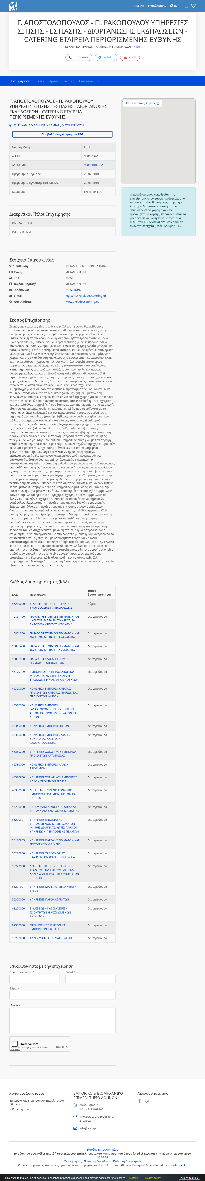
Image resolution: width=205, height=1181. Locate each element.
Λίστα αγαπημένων (193, 6)
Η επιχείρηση (19, 81)
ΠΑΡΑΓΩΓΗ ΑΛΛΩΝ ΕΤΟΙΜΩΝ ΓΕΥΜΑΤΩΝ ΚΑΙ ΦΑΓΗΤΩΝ (49, 661)
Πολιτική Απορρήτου (127, 1161)
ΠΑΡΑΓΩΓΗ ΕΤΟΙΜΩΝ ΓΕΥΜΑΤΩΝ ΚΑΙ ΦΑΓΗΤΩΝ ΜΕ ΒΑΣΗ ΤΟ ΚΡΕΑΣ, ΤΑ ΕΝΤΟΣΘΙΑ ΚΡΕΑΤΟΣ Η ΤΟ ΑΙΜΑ (54, 620)
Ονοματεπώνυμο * (21, 972)
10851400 (18, 646)
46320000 (18, 688)
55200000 (18, 807)
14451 (136, 46)
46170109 (18, 672)
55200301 (18, 820)
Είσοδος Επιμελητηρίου (102, 1149)
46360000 (18, 735)
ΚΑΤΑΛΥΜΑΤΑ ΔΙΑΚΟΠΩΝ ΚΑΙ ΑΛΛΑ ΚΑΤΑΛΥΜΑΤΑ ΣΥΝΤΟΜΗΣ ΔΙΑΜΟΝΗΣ (54, 809)
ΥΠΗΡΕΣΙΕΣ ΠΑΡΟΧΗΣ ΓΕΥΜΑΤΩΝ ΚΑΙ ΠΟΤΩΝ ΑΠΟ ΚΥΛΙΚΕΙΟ (54, 842)
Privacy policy (151, 1177)
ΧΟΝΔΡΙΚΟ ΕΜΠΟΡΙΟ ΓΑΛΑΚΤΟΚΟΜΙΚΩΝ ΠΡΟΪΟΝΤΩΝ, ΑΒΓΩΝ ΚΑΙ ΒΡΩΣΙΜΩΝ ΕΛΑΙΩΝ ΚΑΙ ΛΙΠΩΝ (53, 711)
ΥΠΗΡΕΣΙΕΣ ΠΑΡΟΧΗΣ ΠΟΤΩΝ (49, 899)
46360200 (18, 752)
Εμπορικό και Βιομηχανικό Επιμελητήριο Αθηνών (36, 1102)
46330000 (18, 705)
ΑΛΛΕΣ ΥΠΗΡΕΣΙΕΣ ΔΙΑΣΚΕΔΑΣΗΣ (51, 938)
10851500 (18, 659)
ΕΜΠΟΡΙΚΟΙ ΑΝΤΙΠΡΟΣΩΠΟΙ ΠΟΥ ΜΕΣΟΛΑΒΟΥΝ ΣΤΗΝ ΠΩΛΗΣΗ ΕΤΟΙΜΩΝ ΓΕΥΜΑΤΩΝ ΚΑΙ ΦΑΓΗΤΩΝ (54, 675)
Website (108, 57)
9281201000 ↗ (93, 165)
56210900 (18, 853)
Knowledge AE (177, 1165)
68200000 (18, 908)
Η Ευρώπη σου (19, 1109)
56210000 (18, 604)
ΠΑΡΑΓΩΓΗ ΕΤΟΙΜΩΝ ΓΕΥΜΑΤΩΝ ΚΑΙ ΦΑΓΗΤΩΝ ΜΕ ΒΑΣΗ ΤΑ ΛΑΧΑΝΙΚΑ (54, 635)
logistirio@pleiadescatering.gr (85, 295)
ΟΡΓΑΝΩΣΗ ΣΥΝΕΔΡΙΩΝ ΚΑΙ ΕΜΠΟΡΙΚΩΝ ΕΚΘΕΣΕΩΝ (48, 927)
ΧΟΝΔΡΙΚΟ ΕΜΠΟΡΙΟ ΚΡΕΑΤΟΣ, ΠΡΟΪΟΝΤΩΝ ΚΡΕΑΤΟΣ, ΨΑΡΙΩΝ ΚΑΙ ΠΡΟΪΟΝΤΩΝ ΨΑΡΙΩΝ (54, 692)
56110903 (18, 840)
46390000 (18, 790)
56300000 (18, 899)
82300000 (18, 925)
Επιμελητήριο (157, 5)
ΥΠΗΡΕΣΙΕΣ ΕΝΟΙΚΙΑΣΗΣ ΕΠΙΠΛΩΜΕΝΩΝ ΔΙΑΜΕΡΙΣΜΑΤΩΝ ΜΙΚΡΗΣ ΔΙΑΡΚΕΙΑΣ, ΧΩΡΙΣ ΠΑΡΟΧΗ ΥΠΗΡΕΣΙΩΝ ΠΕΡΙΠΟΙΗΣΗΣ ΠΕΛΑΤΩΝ (54, 825)
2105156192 (81, 57)
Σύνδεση (186, 6)
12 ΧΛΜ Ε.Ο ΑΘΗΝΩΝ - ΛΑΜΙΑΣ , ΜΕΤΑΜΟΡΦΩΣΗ (50, 125)
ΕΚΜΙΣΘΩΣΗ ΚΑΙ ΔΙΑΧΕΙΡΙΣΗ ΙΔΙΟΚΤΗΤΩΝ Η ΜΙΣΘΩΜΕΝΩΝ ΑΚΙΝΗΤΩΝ (50, 912)
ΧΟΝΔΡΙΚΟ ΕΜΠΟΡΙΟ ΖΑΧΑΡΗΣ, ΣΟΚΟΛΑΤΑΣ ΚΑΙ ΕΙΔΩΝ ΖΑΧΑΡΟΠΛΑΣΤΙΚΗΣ (51, 739)
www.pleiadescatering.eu (82, 301)
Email (132, 57)
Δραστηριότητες (61, 81)
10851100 (18, 616)
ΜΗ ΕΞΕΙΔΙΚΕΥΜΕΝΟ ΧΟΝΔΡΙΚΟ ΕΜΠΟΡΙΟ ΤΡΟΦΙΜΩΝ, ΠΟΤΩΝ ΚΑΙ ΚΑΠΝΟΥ (53, 794)
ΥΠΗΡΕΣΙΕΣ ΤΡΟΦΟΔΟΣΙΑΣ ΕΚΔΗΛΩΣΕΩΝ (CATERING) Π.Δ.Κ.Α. (53, 855)
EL (175, 5)
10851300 (18, 633)
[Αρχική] (13, 6)
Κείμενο (14, 1004)
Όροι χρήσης (73, 1161)
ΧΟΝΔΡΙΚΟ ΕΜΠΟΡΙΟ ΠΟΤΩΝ (49, 726)
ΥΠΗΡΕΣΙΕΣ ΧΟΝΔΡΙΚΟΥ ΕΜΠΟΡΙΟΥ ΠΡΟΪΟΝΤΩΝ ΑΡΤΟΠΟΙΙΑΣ (53, 754)
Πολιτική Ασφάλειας (97, 1161)
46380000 (18, 764)
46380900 (18, 777)
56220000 (18, 866)
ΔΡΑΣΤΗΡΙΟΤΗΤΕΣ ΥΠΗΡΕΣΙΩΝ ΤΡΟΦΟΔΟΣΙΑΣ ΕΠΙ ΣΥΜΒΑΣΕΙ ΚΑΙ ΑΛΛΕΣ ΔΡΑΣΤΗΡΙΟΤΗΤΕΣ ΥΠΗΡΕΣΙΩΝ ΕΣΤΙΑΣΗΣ (54, 872)
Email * (70, 972)
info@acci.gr (87, 1128)
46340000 (18, 726)
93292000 (18, 938)
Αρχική (139, 5)
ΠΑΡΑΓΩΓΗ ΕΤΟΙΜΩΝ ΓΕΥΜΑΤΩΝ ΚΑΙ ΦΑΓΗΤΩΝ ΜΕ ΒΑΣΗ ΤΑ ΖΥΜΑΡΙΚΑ (54, 648)
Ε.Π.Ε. (88, 147)
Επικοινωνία (89, 81)
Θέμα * (14, 988)
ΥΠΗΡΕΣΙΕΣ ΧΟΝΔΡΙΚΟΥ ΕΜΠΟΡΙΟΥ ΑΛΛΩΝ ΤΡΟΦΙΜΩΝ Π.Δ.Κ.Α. (53, 779)
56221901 (18, 886)
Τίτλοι (39, 81)
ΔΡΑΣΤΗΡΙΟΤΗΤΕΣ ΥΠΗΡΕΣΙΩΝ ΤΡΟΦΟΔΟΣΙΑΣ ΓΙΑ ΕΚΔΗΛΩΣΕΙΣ (51, 606)
